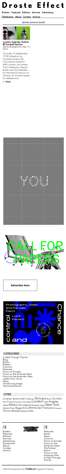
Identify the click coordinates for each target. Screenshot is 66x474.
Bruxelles (57, 399)
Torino (6, 410)
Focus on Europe (12, 372)
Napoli (42, 405)
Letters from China (12, 379)
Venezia (15, 411)
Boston (49, 399)
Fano (4, 402)
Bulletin (6, 13)
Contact (27, 17)
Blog (5, 360)
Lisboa (28, 402)
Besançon (30, 399)
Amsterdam (7, 399)
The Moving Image (12, 384)
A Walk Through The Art (15, 357)
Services (36, 13)
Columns (7, 367)
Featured (15, 13)
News (8, 82)
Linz (23, 402)
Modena (35, 405)
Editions (26, 13)
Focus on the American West (17, 376)
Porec (12, 408)
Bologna (40, 398)
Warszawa (24, 411)
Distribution (7, 17)
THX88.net (30, 469)
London (37, 401)
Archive (36, 17)
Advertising (47, 13)
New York (52, 405)
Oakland (6, 408)
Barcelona (17, 399)
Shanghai (57, 408)
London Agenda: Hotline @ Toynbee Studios (16, 43)
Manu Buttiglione (12, 47)
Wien (31, 411)
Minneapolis (25, 405)
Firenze (10, 402)
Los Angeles (51, 401)
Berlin (24, 399)
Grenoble (17, 402)
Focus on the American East (17, 374)
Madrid (5, 405)
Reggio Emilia (22, 408)
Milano (13, 405)
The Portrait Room (12, 386)
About (18, 17)
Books (6, 362)
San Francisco (45, 408)
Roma (33, 408)
